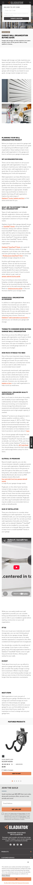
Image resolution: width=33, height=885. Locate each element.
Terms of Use (13, 813)
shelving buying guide (15, 288)
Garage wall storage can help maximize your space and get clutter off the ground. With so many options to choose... (16, 42)
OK (16, 879)
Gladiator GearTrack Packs (11, 247)
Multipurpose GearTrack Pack (13, 255)
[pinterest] (18, 845)
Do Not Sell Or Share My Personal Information (16, 883)
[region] (16, 872)
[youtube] (21, 845)
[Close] (28, 862)
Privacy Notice (22, 813)
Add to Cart (16, 773)
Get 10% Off (16, 809)
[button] (12, 781)
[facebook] (11, 845)
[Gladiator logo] (17, 827)
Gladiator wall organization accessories (15, 317)
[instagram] (14, 845)
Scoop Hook (7, 761)
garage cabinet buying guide (11, 276)
